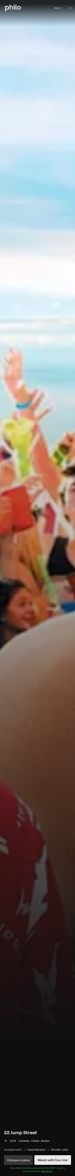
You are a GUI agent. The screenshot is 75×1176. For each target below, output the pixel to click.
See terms (46, 1171)
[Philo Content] (70, 8)
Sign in (58, 7)
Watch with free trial (53, 1160)
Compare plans (18, 1160)
